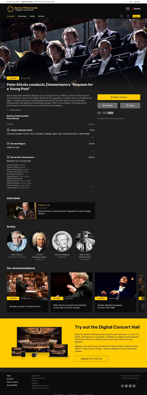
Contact (10, 379)
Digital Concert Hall (27, 1)
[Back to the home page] (22, 8)
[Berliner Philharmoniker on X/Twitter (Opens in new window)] (130, 386)
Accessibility (12, 385)
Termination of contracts (40, 385)
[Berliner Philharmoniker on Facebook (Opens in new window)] (126, 386)
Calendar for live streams (130, 378)
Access (41, 16)
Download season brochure (130, 376)
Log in (136, 16)
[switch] (93, 137)
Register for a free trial (91, 359)
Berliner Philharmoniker (13, 1)
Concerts (11, 16)
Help (131, 1)
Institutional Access (38, 378)
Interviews (22, 16)
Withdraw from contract (40, 388)
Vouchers (35, 383)
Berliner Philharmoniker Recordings (44, 1)
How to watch (12, 382)
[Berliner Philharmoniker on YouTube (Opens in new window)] (122, 386)
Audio (32, 16)
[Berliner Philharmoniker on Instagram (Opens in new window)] (134, 386)
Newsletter (35, 376)
